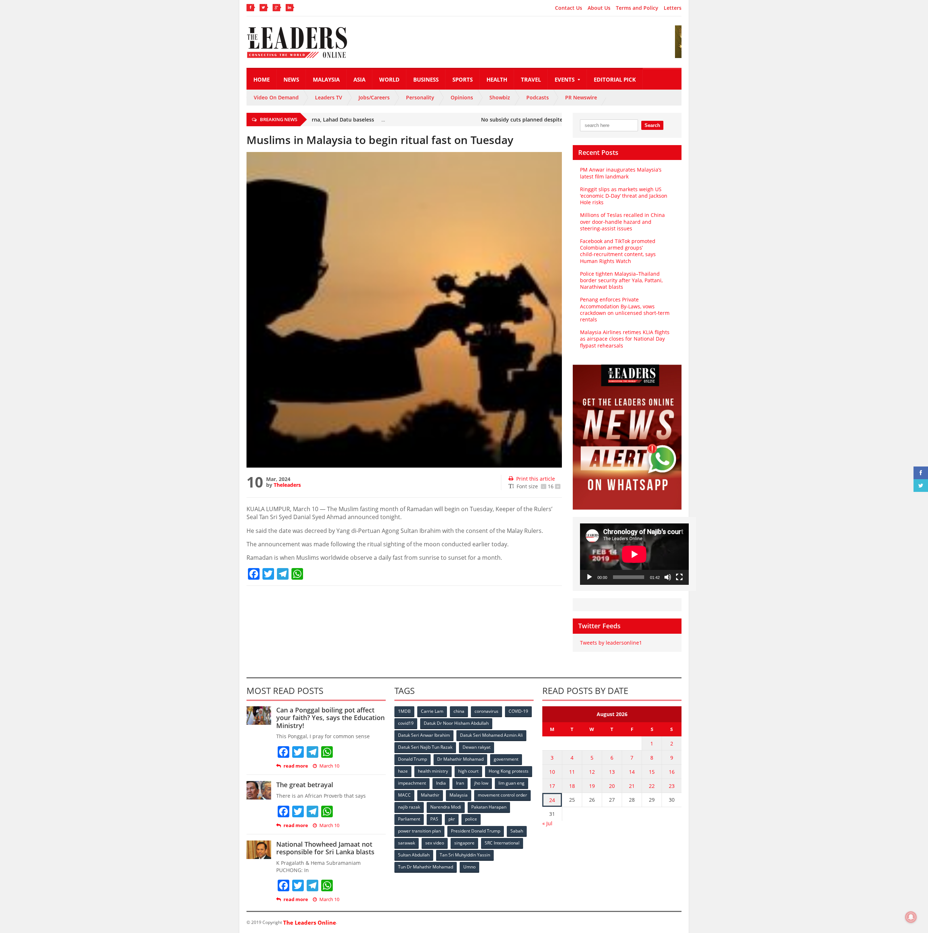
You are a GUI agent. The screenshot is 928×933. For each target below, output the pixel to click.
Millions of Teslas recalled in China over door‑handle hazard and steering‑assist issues (622, 221)
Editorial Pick (615, 79)
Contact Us (568, 8)
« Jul (547, 823)
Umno (469, 867)
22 (652, 785)
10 (552, 771)
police (471, 819)
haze (403, 771)
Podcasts (537, 97)
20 (612, 785)
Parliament (409, 819)
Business (426, 79)
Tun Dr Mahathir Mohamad (425, 867)
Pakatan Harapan (488, 807)
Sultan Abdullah (414, 855)
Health (496, 79)
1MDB (404, 711)
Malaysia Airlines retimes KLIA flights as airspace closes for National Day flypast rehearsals (625, 339)
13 (612, 771)
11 (572, 771)
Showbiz (499, 97)
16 (672, 771)
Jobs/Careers (374, 97)
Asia (359, 79)
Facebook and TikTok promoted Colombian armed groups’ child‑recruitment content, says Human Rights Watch (618, 251)
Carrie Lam (432, 711)
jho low (481, 783)
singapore (464, 843)
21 (632, 785)
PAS (434, 819)
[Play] (589, 577)
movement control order (502, 795)
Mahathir (430, 795)
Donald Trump (412, 759)
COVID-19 (518, 711)
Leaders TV (328, 97)
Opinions (462, 97)
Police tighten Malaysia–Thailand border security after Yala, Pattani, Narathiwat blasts (621, 280)
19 (592, 785)
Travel (531, 79)
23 (672, 785)
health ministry (433, 771)
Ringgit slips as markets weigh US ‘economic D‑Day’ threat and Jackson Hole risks (623, 196)
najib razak (409, 807)
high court (468, 771)
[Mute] (667, 577)
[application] (634, 554)
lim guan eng (511, 783)
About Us (599, 8)
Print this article (535, 478)
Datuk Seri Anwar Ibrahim (424, 735)
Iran (460, 783)
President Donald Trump (475, 831)
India (441, 783)
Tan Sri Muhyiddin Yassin (465, 855)
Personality (420, 97)
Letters (673, 8)
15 (652, 771)
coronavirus (486, 711)
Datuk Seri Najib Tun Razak (425, 747)
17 (552, 785)
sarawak (406, 843)
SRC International (502, 843)
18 (572, 785)
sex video (434, 843)
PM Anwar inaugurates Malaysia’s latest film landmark (621, 173)
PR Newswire (581, 97)
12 (592, 771)
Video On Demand (276, 97)
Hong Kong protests (509, 771)
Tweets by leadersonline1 (611, 642)
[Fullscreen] (679, 577)
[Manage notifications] (911, 917)
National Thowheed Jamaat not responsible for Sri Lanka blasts (325, 848)
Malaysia (326, 79)
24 (552, 800)
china (458, 711)
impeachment (412, 783)
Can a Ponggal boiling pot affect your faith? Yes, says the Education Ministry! (330, 718)
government (506, 759)
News (291, 79)
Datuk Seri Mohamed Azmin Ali (491, 735)
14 (632, 771)
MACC (404, 795)
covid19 (406, 723)
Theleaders (287, 484)
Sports (462, 79)
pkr (451, 819)
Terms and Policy (637, 8)
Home (261, 79)
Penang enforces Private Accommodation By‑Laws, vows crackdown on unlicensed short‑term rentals (625, 309)
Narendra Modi (445, 807)
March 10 (329, 766)
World (389, 79)
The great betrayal (304, 784)
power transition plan (419, 831)
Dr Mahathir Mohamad (460, 759)
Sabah (516, 831)
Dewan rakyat (476, 747)
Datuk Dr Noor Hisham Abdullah (456, 723)
